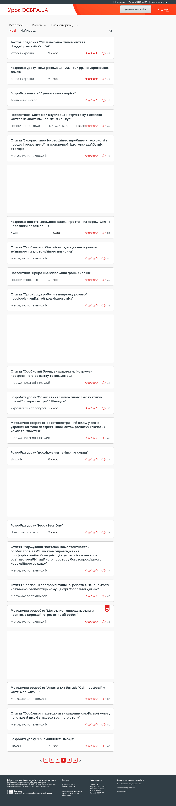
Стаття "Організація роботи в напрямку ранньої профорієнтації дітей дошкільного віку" (48, 296)
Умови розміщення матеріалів (130, 780)
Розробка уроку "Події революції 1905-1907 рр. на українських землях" (60, 70)
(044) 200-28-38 (68, 785)
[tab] (18, 25)
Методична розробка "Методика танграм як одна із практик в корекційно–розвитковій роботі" (52, 612)
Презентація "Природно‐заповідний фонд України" (51, 273)
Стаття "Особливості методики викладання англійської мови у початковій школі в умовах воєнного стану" (60, 715)
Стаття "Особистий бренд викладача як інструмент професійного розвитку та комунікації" (52, 373)
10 (70, 126)
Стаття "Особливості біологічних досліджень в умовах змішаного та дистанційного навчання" (54, 249)
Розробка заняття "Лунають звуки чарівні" (43, 93)
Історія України (22, 53)
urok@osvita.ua (68, 787)
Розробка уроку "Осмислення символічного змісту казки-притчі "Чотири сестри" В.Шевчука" (56, 399)
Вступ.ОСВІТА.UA (97, 793)
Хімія (14, 233)
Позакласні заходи (25, 126)
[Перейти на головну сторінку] (28, 10)
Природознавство (24, 280)
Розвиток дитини (159, 2)
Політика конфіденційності (129, 784)
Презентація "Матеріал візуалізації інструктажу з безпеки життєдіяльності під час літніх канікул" (56, 117)
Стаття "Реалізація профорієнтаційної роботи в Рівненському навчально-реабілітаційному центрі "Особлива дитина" (60, 587)
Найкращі (28, 30)
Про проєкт (122, 791)
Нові (12, 30)
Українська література (28, 408)
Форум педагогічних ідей (30, 382)
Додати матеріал (135, 9)
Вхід (160, 9)
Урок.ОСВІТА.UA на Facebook (70, 794)
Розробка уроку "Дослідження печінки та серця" (49, 452)
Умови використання (126, 787)
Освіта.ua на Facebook (72, 791)
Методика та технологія (29, 155)
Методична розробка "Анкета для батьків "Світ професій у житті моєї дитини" (58, 690)
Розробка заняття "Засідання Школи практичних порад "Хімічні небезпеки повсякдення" (60, 224)
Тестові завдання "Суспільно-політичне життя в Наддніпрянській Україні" (48, 44)
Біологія (16, 459)
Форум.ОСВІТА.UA (137, 2)
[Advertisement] (60, 189)
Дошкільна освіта (24, 100)
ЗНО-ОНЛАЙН (96, 791)
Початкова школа (24, 532)
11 (76, 126)
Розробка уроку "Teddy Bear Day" (37, 525)
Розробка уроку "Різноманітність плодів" (42, 739)
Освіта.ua (120, 2)
